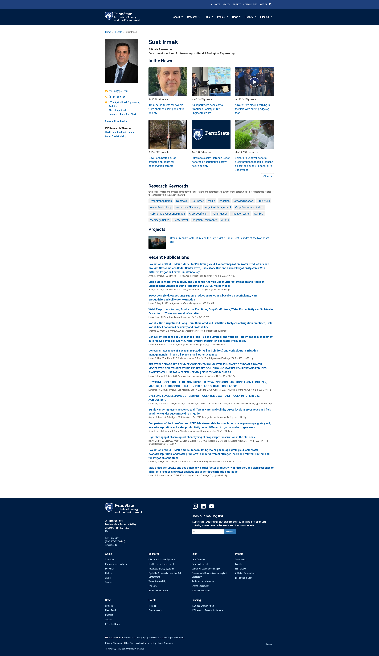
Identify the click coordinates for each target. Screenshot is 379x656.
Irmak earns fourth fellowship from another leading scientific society (166, 108)
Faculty (238, 564)
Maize (211, 200)
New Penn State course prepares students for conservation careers (162, 161)
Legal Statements (166, 643)
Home (108, 31)
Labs (207, 16)
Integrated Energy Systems (161, 568)
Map (107, 531)
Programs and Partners (116, 564)
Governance (240, 559)
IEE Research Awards (158, 590)
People (221, 16)
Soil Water (198, 200)
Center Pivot (181, 220)
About (176, 16)
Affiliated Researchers (245, 573)
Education (109, 568)
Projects (152, 586)
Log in (269, 644)
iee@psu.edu (111, 545)
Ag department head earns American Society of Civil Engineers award (207, 108)
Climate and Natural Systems (161, 559)
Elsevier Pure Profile (116, 121)
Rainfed (258, 213)
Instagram (195, 506)
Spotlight (109, 605)
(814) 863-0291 (112, 538)
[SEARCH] (271, 4)
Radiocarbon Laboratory (203, 581)
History (108, 573)
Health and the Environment (120, 132)
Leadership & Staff (243, 577)
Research (192, 16)
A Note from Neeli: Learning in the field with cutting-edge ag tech (252, 108)
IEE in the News (112, 624)
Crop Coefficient (198, 213)
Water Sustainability (116, 136)
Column (108, 619)
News (235, 16)
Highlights (153, 605)
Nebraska (181, 200)
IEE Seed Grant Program (203, 605)
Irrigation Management (217, 207)
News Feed (110, 610)
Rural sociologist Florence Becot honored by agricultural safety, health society (211, 161)
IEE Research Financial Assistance (207, 610)
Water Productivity (161, 207)
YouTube (211, 506)
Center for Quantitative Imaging (206, 568)
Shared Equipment (200, 586)
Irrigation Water (241, 213)
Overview (109, 559)
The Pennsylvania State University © (124, 648)
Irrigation (224, 200)
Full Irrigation (220, 213)
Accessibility (150, 643)
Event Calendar (155, 610)
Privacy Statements (114, 643)
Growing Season (243, 200)
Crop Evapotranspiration (249, 207)
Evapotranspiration (161, 200)
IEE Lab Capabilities (201, 590)
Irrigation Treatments (204, 220)
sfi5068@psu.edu (118, 91)
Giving (108, 577)
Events (249, 16)
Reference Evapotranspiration (167, 213)
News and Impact (200, 564)
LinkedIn (203, 506)
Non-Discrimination (134, 643)
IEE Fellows (240, 568)
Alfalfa (225, 220)
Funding (264, 16)
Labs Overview (198, 559)
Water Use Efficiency (188, 207)
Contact (108, 582)
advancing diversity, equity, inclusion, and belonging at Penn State (154, 637)
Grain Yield (263, 200)
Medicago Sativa (159, 220)
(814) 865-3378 (112, 541)
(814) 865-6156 (117, 96)
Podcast (109, 615)
